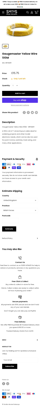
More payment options (20, 105)
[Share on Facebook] (24, 112)
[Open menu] (3, 12)
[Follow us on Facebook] (3, 383)
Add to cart (20, 93)
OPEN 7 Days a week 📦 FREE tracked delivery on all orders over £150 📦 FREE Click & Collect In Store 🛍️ (20, 4)
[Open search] (27, 12)
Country (5, 196)
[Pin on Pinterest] (28, 112)
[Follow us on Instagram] (7, 383)
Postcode (6, 216)
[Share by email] (36, 112)
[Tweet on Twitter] (32, 112)
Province (5, 206)
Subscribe (9, 366)
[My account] (32, 12)
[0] (36, 12)
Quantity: (6, 85)
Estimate (9, 229)
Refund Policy (7, 238)
